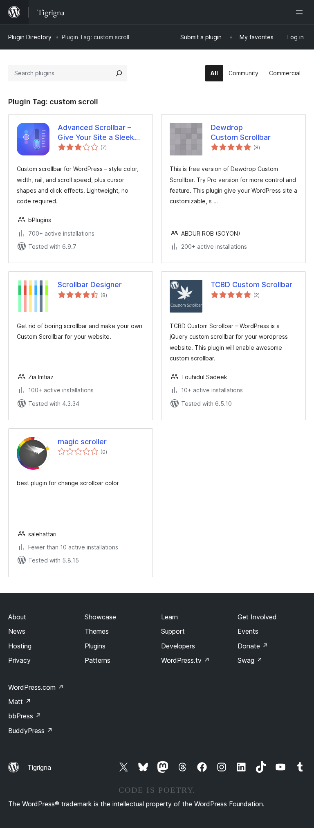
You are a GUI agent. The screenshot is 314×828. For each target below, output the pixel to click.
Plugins (95, 646)
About (17, 617)
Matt (19, 702)
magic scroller (82, 441)
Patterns (97, 660)
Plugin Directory (30, 37)
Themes (97, 631)
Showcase (100, 617)
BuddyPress (30, 731)
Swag (250, 660)
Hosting (19, 646)
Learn (169, 617)
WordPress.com (36, 687)
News (16, 631)
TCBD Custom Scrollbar (251, 284)
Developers (178, 646)
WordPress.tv (185, 660)
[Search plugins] (119, 73)
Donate (253, 646)
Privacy (19, 660)
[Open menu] (301, 12)
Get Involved (257, 617)
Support (173, 631)
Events (248, 631)
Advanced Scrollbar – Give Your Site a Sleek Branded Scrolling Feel (96, 132)
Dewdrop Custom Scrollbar (241, 132)
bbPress (24, 716)
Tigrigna (39, 767)
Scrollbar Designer (90, 284)
